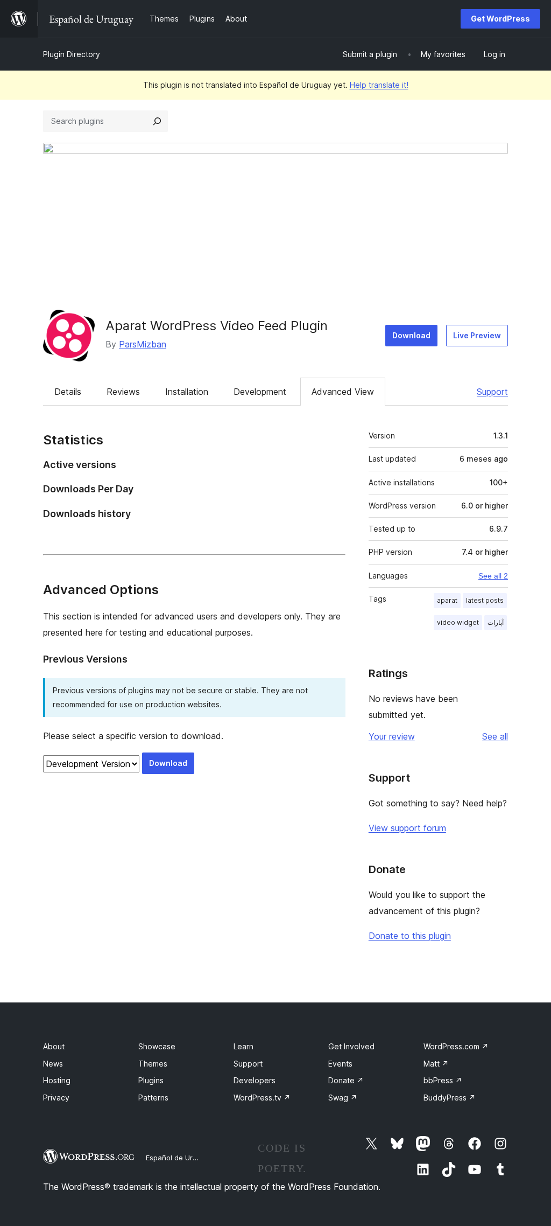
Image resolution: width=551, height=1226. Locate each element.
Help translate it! (379, 84)
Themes (152, 1063)
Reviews (123, 391)
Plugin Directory (71, 54)
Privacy (56, 1097)
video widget (458, 622)
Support (492, 391)
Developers (255, 1080)
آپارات (496, 622)
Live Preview (477, 335)
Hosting (56, 1080)
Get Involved (351, 1046)
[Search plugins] (157, 121)
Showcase (156, 1046)
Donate (346, 1080)
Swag (342, 1097)
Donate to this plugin (410, 935)
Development (260, 391)
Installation (186, 391)
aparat (447, 600)
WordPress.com (456, 1046)
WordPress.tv (262, 1097)
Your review (392, 736)
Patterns (153, 1097)
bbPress (442, 1080)
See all (495, 736)
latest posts (485, 600)
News (53, 1063)
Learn (243, 1046)
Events (340, 1063)
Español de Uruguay (179, 1157)
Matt (436, 1063)
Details (67, 391)
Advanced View (343, 391)
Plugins (151, 1080)
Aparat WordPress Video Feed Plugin (216, 325)
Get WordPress (500, 18)
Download (411, 335)
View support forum (407, 828)
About (54, 1046)
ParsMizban (142, 344)
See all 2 (493, 576)
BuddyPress (449, 1097)
